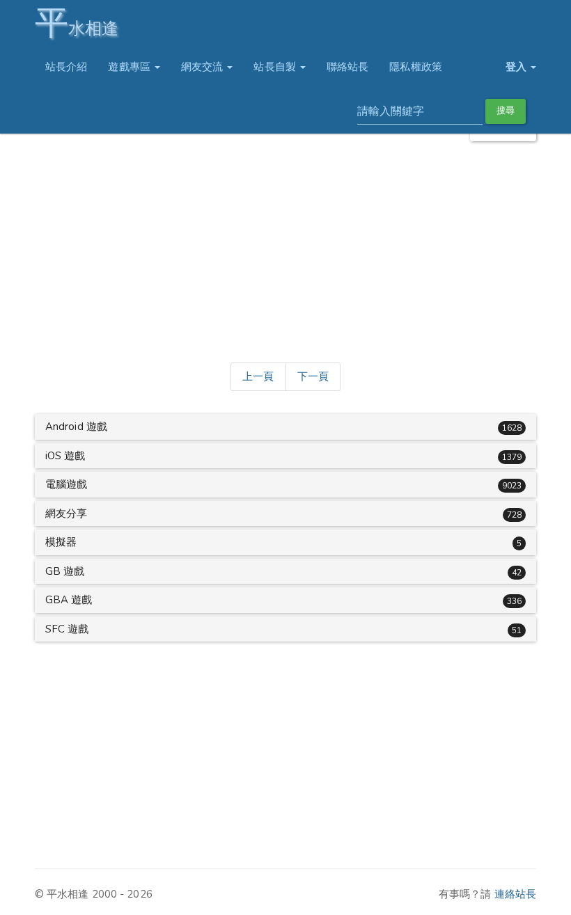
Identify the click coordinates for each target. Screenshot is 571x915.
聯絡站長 (347, 67)
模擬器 (61, 542)
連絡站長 (515, 894)
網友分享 (66, 513)
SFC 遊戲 (67, 629)
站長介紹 (66, 67)
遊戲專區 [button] (130, 67)
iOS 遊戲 (65, 456)
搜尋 (505, 110)
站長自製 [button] (276, 67)
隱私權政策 (415, 67)
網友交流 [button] (203, 67)
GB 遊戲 (65, 571)
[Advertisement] (285, 249)
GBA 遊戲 (69, 600)
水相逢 (76, 22)
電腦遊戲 (66, 484)
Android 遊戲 (76, 426)
